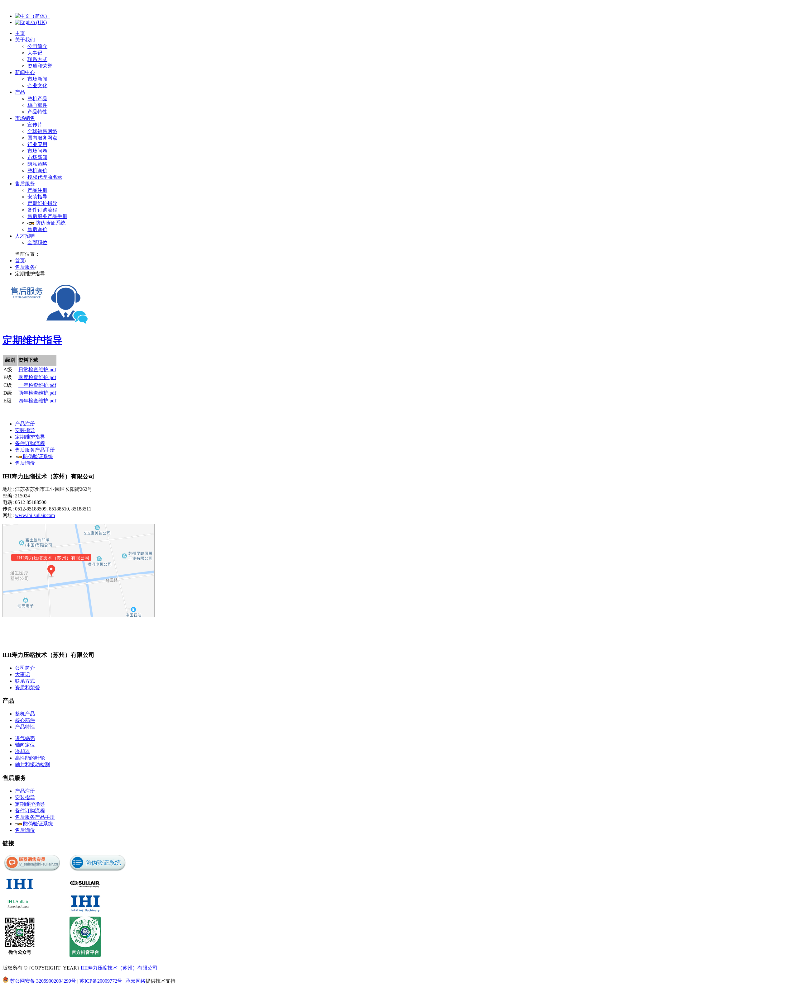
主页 (20, 33)
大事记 (34, 52)
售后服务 (25, 183)
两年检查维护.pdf (37, 393)
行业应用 (37, 144)
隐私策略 (37, 164)
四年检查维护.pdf (37, 400)
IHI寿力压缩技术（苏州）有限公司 (119, 967)
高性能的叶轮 (30, 758)
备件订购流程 (42, 209)
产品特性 (37, 111)
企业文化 (37, 85)
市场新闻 (37, 79)
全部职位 (37, 242)
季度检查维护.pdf (37, 377)
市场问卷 (37, 151)
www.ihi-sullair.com (35, 515)
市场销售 (25, 118)
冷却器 (22, 751)
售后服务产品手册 (47, 216)
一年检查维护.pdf (37, 385)
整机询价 (37, 170)
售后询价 (37, 229)
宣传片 (34, 124)
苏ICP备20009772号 (100, 981)
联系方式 (37, 59)
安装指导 (37, 196)
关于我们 (25, 39)
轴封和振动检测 (32, 764)
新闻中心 (25, 72)
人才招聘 (25, 236)
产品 (20, 92)
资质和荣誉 (39, 66)
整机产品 (37, 98)
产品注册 (37, 190)
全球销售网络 (42, 131)
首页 (20, 260)
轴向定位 (25, 744)
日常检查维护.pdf (37, 369)
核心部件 (37, 105)
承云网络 (136, 981)
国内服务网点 (42, 137)
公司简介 (37, 46)
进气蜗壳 (25, 738)
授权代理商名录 (44, 177)
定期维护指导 (42, 203)
